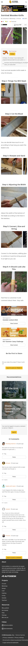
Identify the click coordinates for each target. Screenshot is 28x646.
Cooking (4, 593)
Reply (14, 457)
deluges (8, 463)
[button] (2, 2)
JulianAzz (5, 18)
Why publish (5, 608)
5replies (5, 503)
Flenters (8, 535)
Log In (14, 432)
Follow (12, 54)
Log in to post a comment (14, 557)
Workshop (12, 18)
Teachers (4, 600)
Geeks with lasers (11, 486)
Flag (5, 454)
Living (3, 595)
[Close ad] (25, 6)
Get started (5, 610)
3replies (5, 480)
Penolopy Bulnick (11, 443)
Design (4, 588)
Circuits (4, 584)
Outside (4, 598)
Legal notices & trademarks (10, 642)
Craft (3, 591)
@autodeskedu (8, 628)
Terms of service (20, 635)
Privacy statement (8, 637)
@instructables (8, 625)
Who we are (5, 617)
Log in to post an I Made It (14, 368)
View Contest (14, 323)
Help (3, 613)
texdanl (8, 509)
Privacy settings (19, 637)
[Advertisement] (14, 8)
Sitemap (4, 615)
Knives (19, 18)
